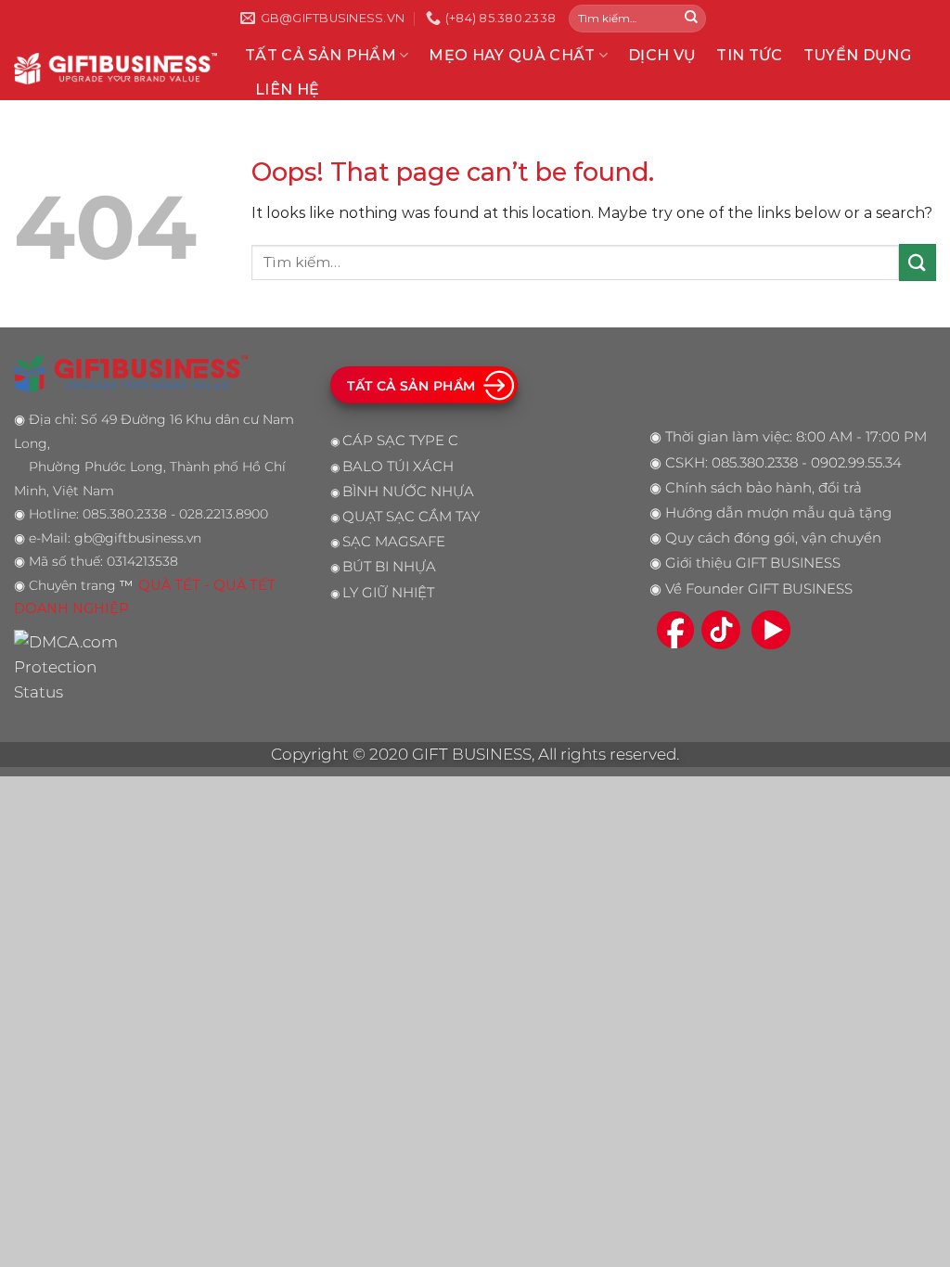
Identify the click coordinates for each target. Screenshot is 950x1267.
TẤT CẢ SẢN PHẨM (320, 55)
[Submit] (691, 18)
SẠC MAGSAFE (393, 541)
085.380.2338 (755, 462)
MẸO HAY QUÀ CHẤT (512, 55)
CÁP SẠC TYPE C (400, 440)
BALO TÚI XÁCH (398, 466)
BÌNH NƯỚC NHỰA (408, 491)
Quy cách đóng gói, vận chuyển (773, 538)
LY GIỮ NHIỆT (388, 592)
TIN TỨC (749, 55)
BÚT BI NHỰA (389, 566)
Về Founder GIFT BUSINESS (759, 589)
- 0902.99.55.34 (850, 462)
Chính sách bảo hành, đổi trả (763, 488)
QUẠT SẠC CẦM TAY (411, 516)
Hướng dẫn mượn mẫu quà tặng (778, 513)
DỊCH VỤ (662, 55)
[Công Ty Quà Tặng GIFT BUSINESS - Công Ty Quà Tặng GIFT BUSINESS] (115, 68)
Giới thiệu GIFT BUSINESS (753, 563)
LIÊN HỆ (287, 89)
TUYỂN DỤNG (857, 55)
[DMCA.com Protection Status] (71, 666)
